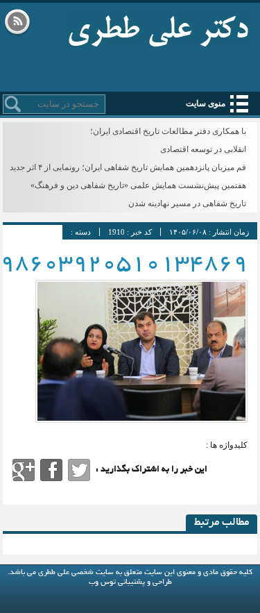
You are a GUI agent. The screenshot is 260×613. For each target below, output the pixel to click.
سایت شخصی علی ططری (158, 27)
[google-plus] (23, 470)
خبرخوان (17, 22)
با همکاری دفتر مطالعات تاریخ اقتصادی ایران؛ (168, 131)
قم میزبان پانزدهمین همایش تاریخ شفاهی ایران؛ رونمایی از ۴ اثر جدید (128, 167)
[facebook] (51, 470)
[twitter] (79, 470)
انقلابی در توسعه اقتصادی (203, 149)
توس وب (102, 582)
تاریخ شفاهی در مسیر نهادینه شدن (187, 203)
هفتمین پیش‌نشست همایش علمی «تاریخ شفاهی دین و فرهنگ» (138, 185)
